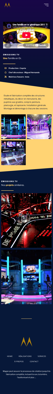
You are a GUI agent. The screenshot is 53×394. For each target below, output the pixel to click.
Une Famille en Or (26, 276)
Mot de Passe (26, 220)
